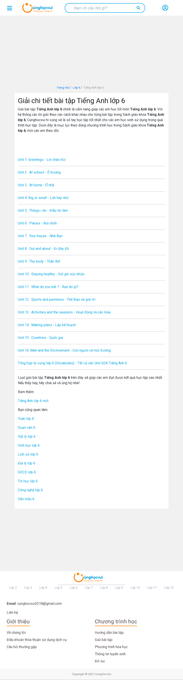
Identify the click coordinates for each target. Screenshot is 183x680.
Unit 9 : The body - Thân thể (39, 261)
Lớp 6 (73, 587)
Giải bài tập (103, 640)
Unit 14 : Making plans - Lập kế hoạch (47, 325)
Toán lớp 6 (26, 419)
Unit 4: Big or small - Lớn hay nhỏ (43, 198)
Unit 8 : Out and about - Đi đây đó (43, 249)
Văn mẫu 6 (26, 499)
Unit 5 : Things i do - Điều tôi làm (43, 210)
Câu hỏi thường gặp (22, 647)
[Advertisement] (91, 49)
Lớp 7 (89, 587)
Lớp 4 (43, 587)
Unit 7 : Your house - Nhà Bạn (40, 236)
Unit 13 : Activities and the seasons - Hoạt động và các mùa (64, 312)
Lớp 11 (152, 587)
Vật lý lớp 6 (26, 436)
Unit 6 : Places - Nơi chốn (37, 223)
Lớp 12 (169, 587)
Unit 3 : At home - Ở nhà (36, 185)
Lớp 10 (135, 587)
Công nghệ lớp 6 (30, 490)
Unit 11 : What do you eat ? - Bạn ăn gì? (48, 287)
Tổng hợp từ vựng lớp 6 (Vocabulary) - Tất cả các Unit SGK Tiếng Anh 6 (72, 363)
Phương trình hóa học (111, 647)
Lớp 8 (104, 587)
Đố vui (100, 661)
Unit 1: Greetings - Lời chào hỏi (41, 160)
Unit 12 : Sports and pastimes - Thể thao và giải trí (56, 299)
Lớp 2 (13, 587)
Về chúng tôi (16, 632)
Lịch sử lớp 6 (28, 454)
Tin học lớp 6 (28, 481)
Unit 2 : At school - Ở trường (39, 172)
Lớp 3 (28, 587)
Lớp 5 (58, 587)
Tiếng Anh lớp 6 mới (33, 401)
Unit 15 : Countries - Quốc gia (40, 338)
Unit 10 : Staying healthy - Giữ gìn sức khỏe (51, 274)
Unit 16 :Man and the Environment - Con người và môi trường (64, 350)
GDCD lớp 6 (27, 472)
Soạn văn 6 (26, 427)
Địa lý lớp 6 (26, 463)
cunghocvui (38, 9)
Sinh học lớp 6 (29, 445)
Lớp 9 (119, 587)
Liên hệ (12, 612)
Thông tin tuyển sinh (110, 654)
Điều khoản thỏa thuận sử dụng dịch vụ (37, 640)
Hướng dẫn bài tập (109, 632)
